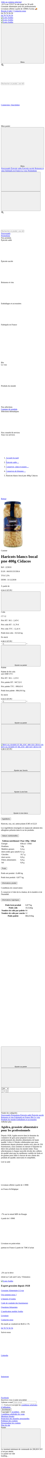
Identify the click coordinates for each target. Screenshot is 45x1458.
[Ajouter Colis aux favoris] (20, 601)
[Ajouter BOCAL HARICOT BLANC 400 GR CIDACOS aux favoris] (20, 1077)
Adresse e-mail (7, 1402)
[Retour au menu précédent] (20, 181)
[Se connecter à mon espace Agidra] (22, 94)
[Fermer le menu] (20, 201)
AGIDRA (15, 1412)
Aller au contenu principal (11, 2)
